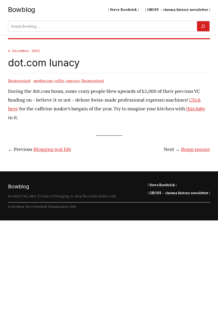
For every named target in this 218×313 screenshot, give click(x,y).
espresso (73, 80)
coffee (59, 80)
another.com (43, 80)
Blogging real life (52, 149)
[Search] (203, 26)
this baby (195, 108)
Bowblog (21, 9)
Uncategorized (19, 80)
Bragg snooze (195, 149)
